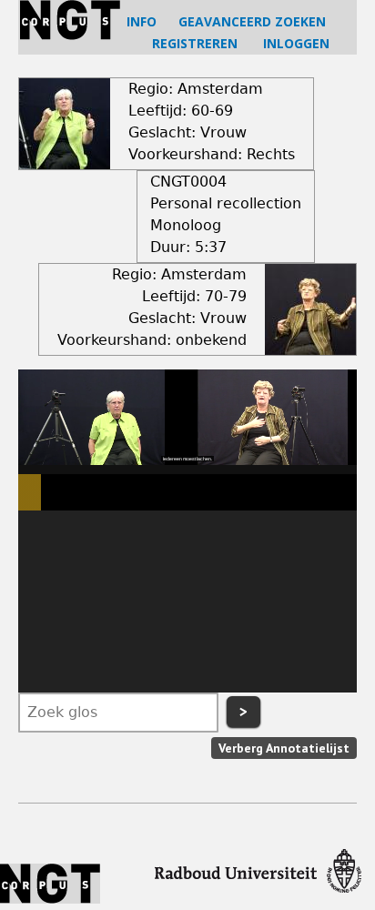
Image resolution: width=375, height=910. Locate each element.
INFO (142, 21)
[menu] (187, 602)
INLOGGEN (296, 43)
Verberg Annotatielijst (284, 748)
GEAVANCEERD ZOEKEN (252, 21)
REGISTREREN (195, 43)
